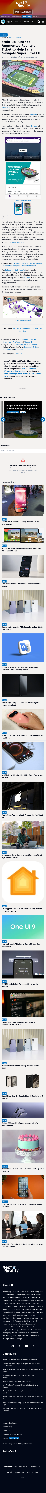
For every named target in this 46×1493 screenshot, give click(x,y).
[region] (23, 169)
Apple (9, 22)
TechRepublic (35, 1467)
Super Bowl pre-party (15, 242)
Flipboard (28, 342)
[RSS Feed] (33, 1346)
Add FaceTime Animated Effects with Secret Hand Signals (20, 1386)
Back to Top (8, 1451)
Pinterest (7, 349)
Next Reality (27, 17)
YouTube (16, 342)
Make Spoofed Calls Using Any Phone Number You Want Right (23, 1404)
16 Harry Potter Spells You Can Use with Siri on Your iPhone (21, 1376)
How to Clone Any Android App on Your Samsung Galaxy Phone (23, 1370)
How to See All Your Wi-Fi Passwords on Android (20, 1360)
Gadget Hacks (16, 17)
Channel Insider (33, 1472)
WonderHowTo (5, 17)
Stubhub (28, 320)
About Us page (16, 1339)
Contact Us (6, 1431)
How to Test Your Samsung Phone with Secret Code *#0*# (21, 1392)
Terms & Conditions (10, 1423)
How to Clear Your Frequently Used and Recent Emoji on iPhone (23, 1398)
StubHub (33, 114)
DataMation (19, 1472)
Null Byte (36, 17)
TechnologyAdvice (20, 1467)
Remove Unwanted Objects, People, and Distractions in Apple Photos (22, 1364)
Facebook (25, 339)
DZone (23, 1478)
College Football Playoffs (15, 270)
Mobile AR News (23, 12)
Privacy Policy (7, 1427)
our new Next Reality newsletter (26, 344)
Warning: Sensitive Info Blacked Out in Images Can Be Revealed (22, 1410)
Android (26, 277)
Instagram (7, 342)
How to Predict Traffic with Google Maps (17, 1381)
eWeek (9, 1472)
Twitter (33, 339)
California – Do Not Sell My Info (14, 1434)
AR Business (24, 22)
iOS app (34, 126)
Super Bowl (6, 107)
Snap (16, 22)
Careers (10, 1438)
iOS (18, 277)
